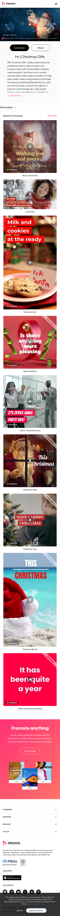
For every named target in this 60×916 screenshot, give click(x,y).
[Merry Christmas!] (30, 146)
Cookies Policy (33, 904)
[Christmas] (30, 194)
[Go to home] (9, 4)
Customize (19, 47)
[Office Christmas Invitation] (30, 679)
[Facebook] (10, 862)
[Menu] (56, 4)
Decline (20, 911)
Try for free (30, 751)
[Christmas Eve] (30, 262)
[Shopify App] (30, 877)
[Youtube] (18, 892)
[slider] (3, 38)
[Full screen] (56, 34)
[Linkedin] (32, 892)
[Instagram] (22, 862)
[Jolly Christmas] (30, 342)
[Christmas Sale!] (30, 460)
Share (40, 47)
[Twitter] (25, 892)
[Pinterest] (38, 892)
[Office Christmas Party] (30, 401)
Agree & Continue (36, 911)
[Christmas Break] (30, 600)
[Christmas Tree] (30, 520)
